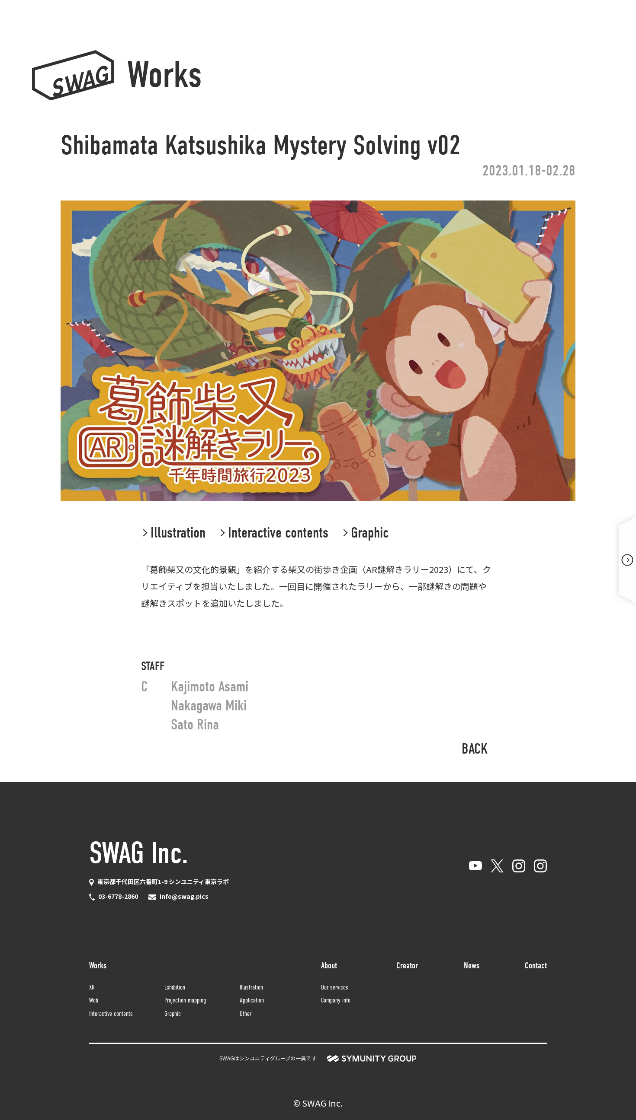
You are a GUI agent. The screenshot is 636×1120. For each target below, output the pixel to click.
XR (92, 987)
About (329, 965)
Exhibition (174, 987)
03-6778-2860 (118, 896)
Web (93, 1000)
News (471, 965)
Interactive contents (111, 1013)
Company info (335, 1000)
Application (252, 1000)
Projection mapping (185, 1000)
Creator (407, 965)
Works (164, 75)
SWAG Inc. (138, 853)
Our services (334, 987)
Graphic (172, 1013)
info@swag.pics (184, 896)
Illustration (251, 987)
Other (245, 1013)
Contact (536, 965)
